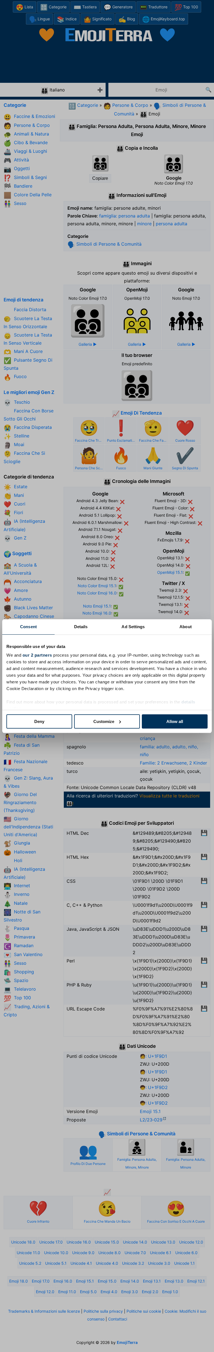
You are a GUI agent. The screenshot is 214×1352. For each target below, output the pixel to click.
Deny (39, 721)
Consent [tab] (28, 626)
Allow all (174, 721)
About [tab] (185, 626)
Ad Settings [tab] (133, 626)
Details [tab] (81, 626)
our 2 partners (37, 655)
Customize (103, 721)
